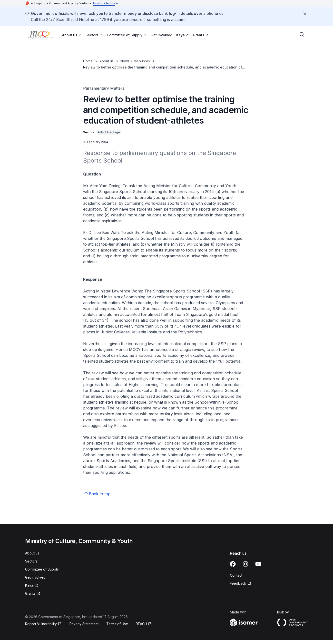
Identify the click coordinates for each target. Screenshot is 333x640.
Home (88, 61)
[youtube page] (258, 564)
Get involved (161, 35)
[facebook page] (233, 564)
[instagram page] (245, 564)
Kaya (180, 35)
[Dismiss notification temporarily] (305, 13)
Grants (198, 35)
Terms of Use (117, 624)
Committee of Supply (42, 569)
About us (106, 61)
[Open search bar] (302, 34)
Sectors (31, 561)
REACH (141, 624)
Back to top (99, 493)
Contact (236, 575)
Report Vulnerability (41, 624)
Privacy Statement (83, 624)
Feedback (238, 583)
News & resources (135, 61)
